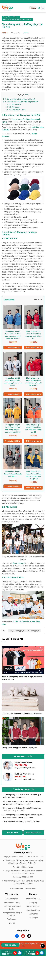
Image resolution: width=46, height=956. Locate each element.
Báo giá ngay (12, 833)
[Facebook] (17, 936)
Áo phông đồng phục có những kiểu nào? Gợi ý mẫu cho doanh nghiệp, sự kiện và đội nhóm (23, 816)
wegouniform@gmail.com (25, 768)
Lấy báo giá (33, 918)
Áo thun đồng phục (33, 899)
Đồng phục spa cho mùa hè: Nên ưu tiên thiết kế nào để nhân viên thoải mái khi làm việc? (23, 802)
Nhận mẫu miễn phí (33, 833)
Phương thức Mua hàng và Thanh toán (12, 914)
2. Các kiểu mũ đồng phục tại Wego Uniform (21, 102)
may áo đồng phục (17, 631)
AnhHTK (5, 32)
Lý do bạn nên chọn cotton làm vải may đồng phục (22, 714)
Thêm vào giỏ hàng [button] (12, 347)
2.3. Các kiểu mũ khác (15, 110)
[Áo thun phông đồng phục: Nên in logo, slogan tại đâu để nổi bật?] (23, 660)
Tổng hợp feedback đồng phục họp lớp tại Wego (22, 821)
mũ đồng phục (33, 631)
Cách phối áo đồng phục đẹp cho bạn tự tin (19, 748)
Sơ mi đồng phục (33, 906)
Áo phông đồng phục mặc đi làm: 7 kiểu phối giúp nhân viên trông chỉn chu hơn (22, 796)
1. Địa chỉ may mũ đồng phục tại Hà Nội (19, 99)
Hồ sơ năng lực (12, 899)
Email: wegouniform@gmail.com (23, 888)
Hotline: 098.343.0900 (24, 867)
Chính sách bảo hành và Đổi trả (12, 907)
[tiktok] (29, 936)
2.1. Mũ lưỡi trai (13, 104)
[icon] (15, 953)
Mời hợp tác (33, 914)
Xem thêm (38, 300)
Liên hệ (12, 923)
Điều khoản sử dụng (12, 903)
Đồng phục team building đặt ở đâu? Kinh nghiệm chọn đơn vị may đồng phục (22, 809)
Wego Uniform (18, 563)
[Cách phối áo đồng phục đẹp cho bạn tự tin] (23, 731)
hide (26, 95)
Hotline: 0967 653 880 (24, 877)
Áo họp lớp (33, 903)
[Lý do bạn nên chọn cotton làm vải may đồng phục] (23, 697)
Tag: (3, 630)
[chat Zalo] (19, 953)
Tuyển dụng (11, 919)
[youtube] (23, 936)
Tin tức (25, 32)
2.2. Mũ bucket (12, 107)
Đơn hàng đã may (33, 910)
